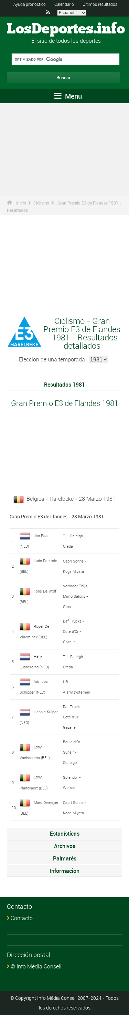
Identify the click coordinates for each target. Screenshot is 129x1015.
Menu (72, 96)
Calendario (64, 4)
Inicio (21, 203)
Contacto (22, 918)
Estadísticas (64, 833)
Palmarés (64, 858)
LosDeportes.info (66, 29)
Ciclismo (41, 203)
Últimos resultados (100, 4)
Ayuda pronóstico (29, 4)
